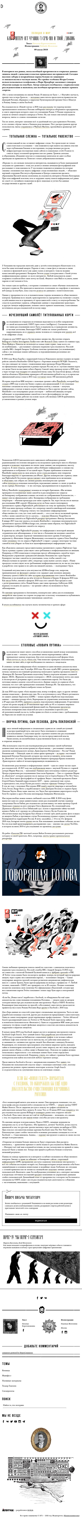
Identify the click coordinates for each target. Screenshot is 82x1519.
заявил (63, 1062)
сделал (67, 824)
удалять (69, 332)
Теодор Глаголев (9, 1386)
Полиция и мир (41, 33)
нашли (29, 1117)
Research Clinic (51, 341)
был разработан (48, 1034)
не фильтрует (23, 573)
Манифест (6, 1375)
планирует (40, 1112)
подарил (23, 371)
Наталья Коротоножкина (28, 1325)
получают (52, 1169)
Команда (6, 1370)
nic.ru (23, 659)
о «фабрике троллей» (58, 972)
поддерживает (25, 490)
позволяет (15, 465)
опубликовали (39, 768)
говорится (70, 1110)
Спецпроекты (8, 1391)
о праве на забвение (28, 1159)
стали (44, 473)
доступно (56, 826)
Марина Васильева (10, 1243)
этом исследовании (12, 604)
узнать (42, 1055)
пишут (5, 498)
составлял (41, 377)
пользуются (13, 483)
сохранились (26, 126)
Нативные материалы (11, 1380)
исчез (39, 503)
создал (46, 273)
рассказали (48, 107)
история (60, 753)
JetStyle (30, 1510)
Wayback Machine (41, 126)
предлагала (65, 707)
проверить (74, 669)
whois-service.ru (13, 659)
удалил (29, 821)
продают (38, 1174)
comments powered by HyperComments (17, 1353)
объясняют (8, 480)
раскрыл (41, 518)
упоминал (12, 541)
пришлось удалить (32, 702)
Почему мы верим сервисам (23, 1237)
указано (35, 530)
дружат (44, 1007)
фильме (53, 783)
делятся (39, 290)
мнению (9, 592)
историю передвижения (43, 575)
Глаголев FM (17, 833)
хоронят (42, 1135)
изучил (60, 359)
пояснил (45, 516)
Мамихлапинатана (71, 1516)
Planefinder (61, 381)
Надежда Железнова (69, 1324)
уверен (61, 1105)
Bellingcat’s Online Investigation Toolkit (19, 341)
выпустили (17, 473)
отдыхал (16, 806)
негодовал (35, 97)
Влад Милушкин (25, 1243)
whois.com (31, 659)
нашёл (44, 786)
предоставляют (34, 478)
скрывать (31, 332)
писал (8, 580)
